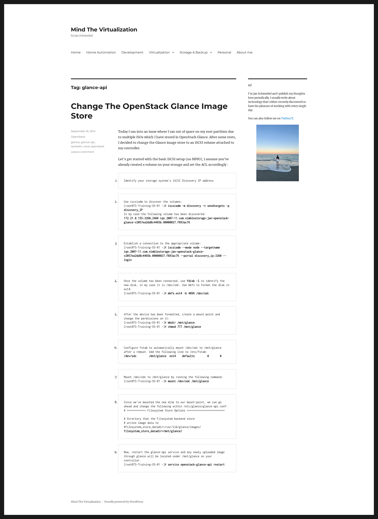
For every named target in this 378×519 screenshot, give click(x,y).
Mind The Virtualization (104, 29)
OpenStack (78, 136)
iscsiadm (76, 146)
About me (245, 52)
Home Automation (101, 52)
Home (76, 52)
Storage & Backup (194, 52)
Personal (224, 52)
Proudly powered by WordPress (123, 501)
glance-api (88, 142)
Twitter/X (287, 118)
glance (75, 142)
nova (86, 146)
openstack (97, 146)
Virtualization (159, 52)
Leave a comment (82, 151)
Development (132, 52)
